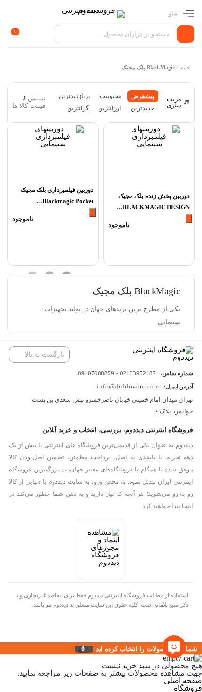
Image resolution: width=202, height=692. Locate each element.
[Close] (2, 648)
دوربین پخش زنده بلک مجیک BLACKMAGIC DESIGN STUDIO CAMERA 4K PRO (153, 207)
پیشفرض (143, 95)
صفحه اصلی (183, 680)
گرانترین (78, 108)
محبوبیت (111, 95)
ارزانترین (109, 108)
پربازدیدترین (74, 95)
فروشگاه (188, 688)
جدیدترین (143, 108)
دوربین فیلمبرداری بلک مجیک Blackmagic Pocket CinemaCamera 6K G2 (57, 201)
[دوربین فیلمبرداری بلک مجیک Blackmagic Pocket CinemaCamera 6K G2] (53, 152)
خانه (185, 67)
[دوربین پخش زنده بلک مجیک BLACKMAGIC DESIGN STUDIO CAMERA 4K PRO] (149, 155)
